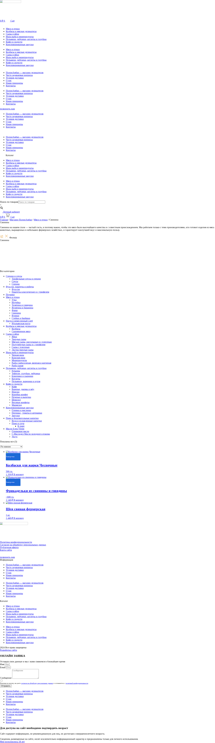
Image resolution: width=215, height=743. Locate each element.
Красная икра (18, 357)
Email (3, 667)
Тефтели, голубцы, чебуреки (26, 373)
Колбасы (16, 329)
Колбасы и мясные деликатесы (21, 31)
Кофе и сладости (14, 42)
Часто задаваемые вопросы (19, 75)
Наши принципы (14, 83)
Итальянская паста (21, 323)
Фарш (15, 310)
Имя (2, 664)
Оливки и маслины (21, 410)
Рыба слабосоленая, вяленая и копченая (31, 363)
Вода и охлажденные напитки (27, 421)
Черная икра (18, 355)
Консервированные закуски (20, 44)
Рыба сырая (17, 365)
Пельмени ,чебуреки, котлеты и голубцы (26, 39)
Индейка (16, 302)
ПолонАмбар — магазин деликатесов (24, 72)
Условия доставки (15, 78)
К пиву (21, 426)
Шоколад (16, 400)
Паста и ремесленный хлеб (19, 321)
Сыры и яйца (12, 34)
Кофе (14, 386)
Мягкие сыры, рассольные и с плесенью (32, 342)
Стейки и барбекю (21, 318)
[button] (107, 23)
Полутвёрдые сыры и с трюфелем (28, 344)
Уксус (15, 436)
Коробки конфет (20, 394)
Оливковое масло (20, 431)
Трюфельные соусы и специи (26, 279)
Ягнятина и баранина (22, 307)
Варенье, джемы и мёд (23, 389)
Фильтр (13, 237)
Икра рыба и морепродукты (20, 36)
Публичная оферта (9, 547)
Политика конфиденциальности (16, 542)
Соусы (15, 281)
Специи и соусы (14, 276)
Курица (15, 315)
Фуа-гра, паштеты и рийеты (20, 286)
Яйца (14, 336)
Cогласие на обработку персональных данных (23, 545)
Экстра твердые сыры (22, 350)
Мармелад (17, 405)
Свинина (16, 313)
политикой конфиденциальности (77, 683)
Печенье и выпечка (21, 397)
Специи (16, 284)
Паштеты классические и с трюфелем (30, 292)
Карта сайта (6, 550)
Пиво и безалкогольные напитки (22, 418)
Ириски (15, 392)
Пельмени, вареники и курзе (26, 381)
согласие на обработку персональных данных (37, 683)
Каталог (10, 155)
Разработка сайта (8, 650)
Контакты (11, 85)
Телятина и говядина (22, 305)
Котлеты (16, 378)
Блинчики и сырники (22, 376)
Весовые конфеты (21, 402)
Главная (4, 219)
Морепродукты (19, 360)
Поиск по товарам (9, 202)
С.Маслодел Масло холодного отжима (31, 434)
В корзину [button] (19, 474)
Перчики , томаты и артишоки (27, 413)
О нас (9, 80)
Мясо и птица (13, 28)
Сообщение (6, 678)
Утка (14, 300)
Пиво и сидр (18, 423)
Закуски (16, 415)
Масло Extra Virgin (15, 428)
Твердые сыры (19, 339)
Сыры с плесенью (21, 347)
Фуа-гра (16, 289)
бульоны (16, 371)
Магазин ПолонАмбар (21, 219)
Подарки (10, 294)
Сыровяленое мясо (21, 331)
